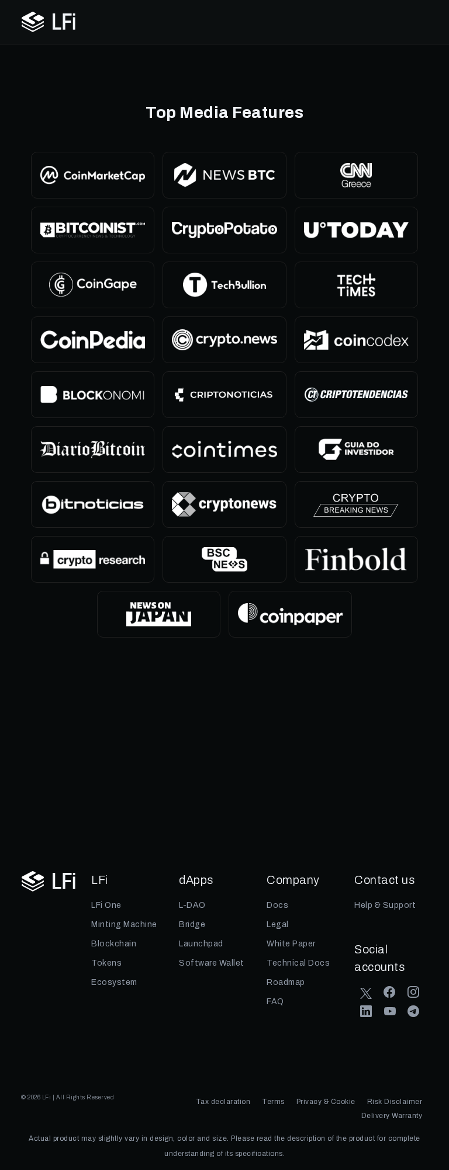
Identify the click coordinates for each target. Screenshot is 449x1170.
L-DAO (192, 905)
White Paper (291, 943)
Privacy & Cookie (325, 1102)
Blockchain (115, 943)
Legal (278, 924)
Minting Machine (125, 924)
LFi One (106, 905)
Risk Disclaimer (395, 1102)
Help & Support (385, 905)
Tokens (106, 963)
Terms (273, 1102)
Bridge (193, 924)
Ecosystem (114, 982)
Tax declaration (223, 1102)
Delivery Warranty (392, 1116)
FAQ (275, 1001)
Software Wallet (211, 963)
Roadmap (286, 982)
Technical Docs (298, 963)
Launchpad (203, 943)
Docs (277, 905)
